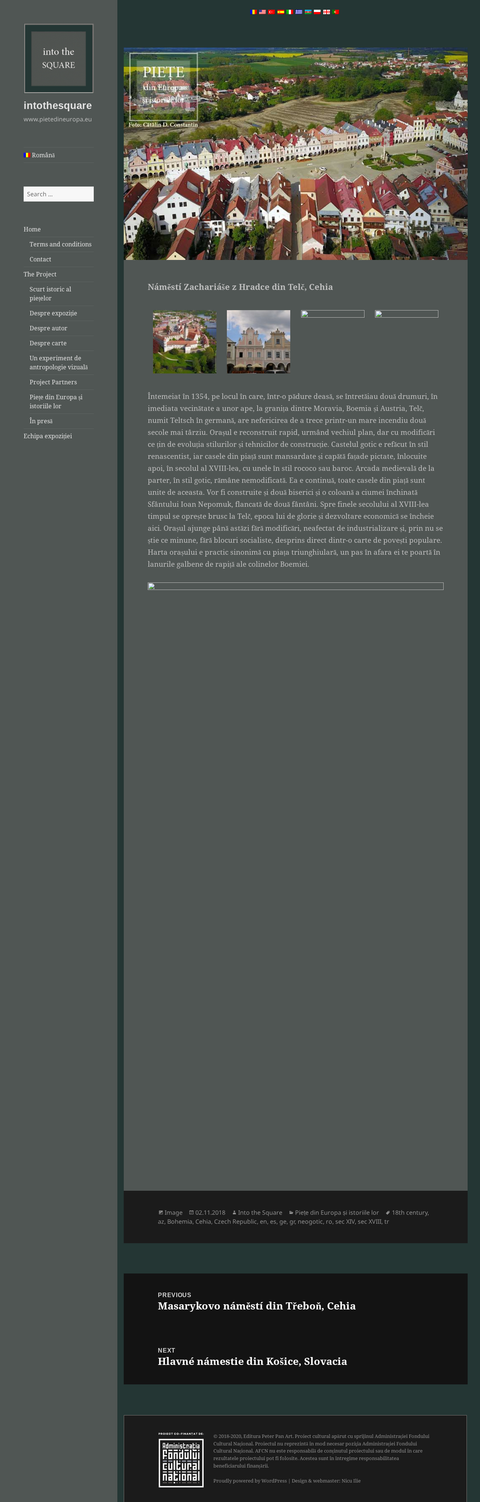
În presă (41, 421)
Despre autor (49, 328)
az (161, 1221)
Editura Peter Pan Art (267, 1436)
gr (292, 1221)
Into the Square (260, 1212)
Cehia (203, 1221)
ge (282, 1221)
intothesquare (58, 105)
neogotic (310, 1221)
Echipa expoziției (48, 436)
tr (386, 1221)
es (273, 1221)
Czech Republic (235, 1221)
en (263, 1221)
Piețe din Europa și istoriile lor (337, 1212)
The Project (40, 274)
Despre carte (48, 343)
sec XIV (345, 1221)
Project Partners (53, 382)
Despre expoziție (53, 313)
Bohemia (179, 1221)
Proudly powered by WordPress (250, 1480)
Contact (40, 259)
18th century (410, 1212)
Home (32, 229)
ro (329, 1221)
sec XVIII (369, 1221)
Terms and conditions (61, 244)
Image (174, 1212)
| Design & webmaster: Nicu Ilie (324, 1480)
